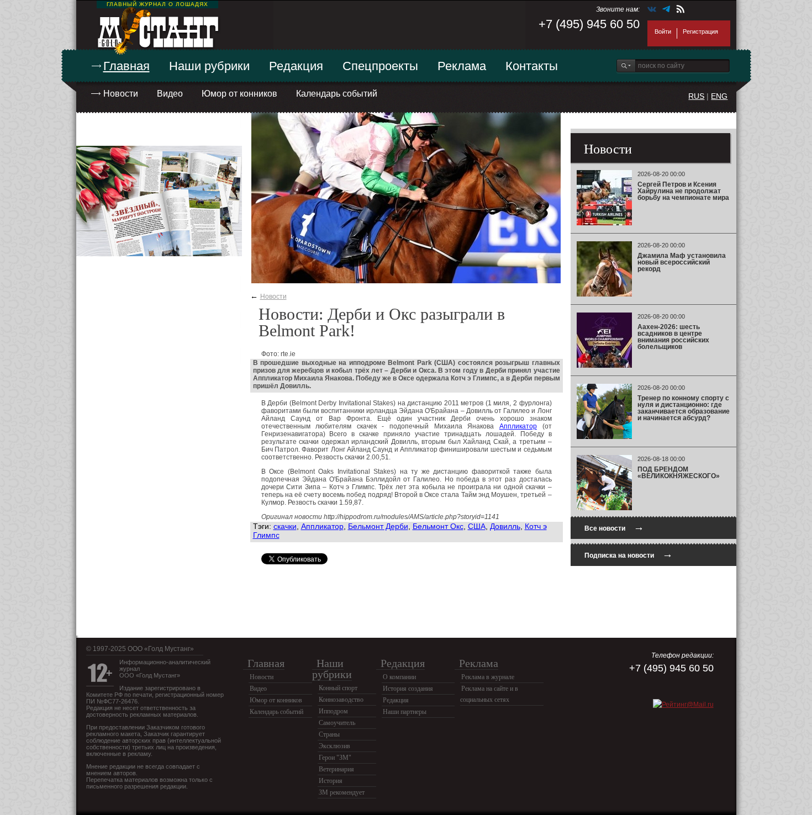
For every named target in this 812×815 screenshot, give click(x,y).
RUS (696, 96)
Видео (170, 93)
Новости (120, 93)
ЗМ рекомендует (342, 792)
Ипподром (333, 711)
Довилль (505, 526)
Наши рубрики (209, 66)
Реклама (461, 66)
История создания (408, 688)
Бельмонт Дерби (378, 526)
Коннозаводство (341, 699)
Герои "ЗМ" (335, 757)
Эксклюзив (334, 746)
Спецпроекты (380, 66)
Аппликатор (518, 426)
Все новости (614, 527)
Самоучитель (337, 723)
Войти (663, 31)
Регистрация (700, 31)
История (330, 781)
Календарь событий (336, 93)
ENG (719, 96)
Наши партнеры (404, 712)
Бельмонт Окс (438, 526)
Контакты (531, 66)
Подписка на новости (628, 554)
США (477, 526)
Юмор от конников (239, 93)
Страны (329, 734)
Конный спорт (338, 688)
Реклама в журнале (487, 677)
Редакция (296, 66)
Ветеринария (336, 769)
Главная (126, 66)
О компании (399, 677)
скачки (285, 526)
